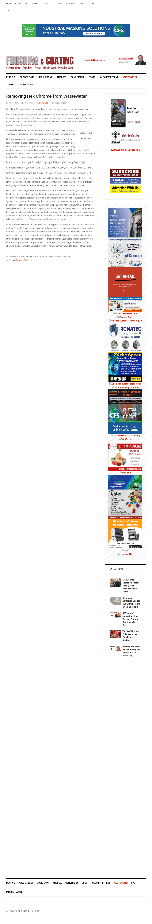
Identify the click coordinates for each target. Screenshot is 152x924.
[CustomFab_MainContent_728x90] (76, 30)
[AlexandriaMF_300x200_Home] (125, 472)
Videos (59, 3)
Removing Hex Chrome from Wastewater (46, 133)
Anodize (61, 114)
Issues (18, 3)
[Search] (142, 3)
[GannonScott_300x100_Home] (125, 354)
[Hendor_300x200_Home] (125, 259)
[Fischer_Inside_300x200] (125, 571)
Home (8, 3)
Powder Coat (27, 114)
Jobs (92, 3)
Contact (10, 10)
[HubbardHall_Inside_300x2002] (125, 591)
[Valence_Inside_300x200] (125, 358)
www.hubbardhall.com (21, 297)
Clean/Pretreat (109, 114)
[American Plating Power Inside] (125, 433)
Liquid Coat (45, 114)
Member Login (25, 121)
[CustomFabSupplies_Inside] (125, 456)
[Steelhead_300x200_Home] (125, 319)
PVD (11, 121)
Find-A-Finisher (31, 3)
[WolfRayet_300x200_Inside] (125, 476)
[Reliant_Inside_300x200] (125, 541)
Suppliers (47, 3)
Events (82, 3)
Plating (10, 114)
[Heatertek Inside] (125, 350)
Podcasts (70, 3)
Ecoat (92, 114)
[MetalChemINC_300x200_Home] (125, 289)
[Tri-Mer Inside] (125, 341)
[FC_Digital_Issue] (95, 97)
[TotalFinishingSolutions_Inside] (125, 424)
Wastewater (130, 114)
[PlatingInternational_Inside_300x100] (125, 519)
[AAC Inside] (125, 587)
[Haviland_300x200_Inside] (125, 509)
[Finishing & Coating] (40, 99)
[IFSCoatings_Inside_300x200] (125, 493)
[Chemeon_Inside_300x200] (125, 421)
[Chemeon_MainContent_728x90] (76, 67)
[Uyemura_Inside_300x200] (125, 404)
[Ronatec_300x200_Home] (125, 374)
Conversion (77, 114)
